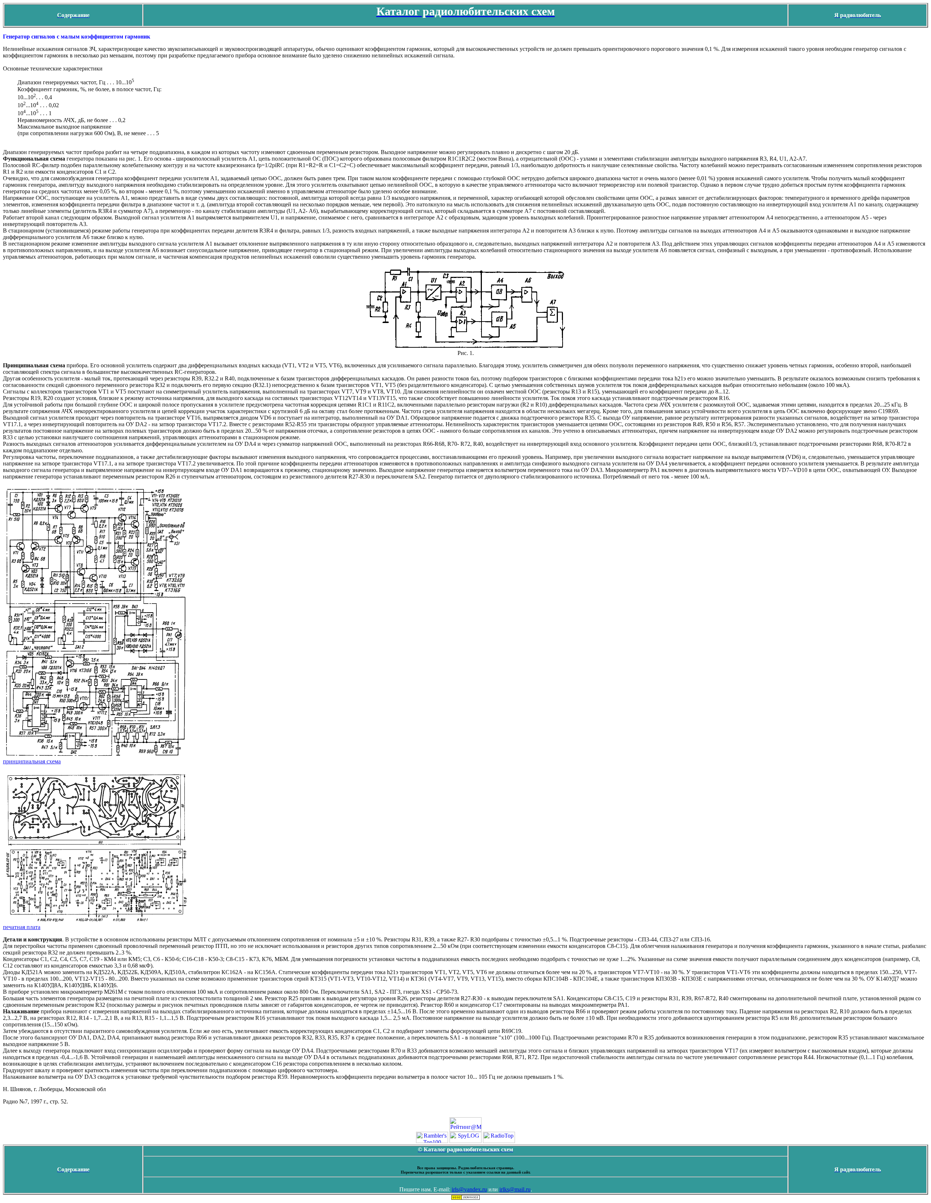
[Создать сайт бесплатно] (465, 1198)
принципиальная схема (32, 761)
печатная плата (21, 927)
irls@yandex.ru (469, 1189)
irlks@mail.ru (515, 1189)
